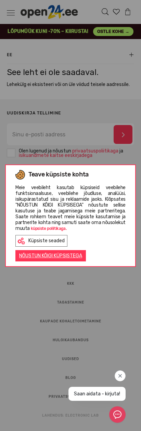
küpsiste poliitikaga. (49, 228)
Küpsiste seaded (46, 241)
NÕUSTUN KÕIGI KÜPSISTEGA (50, 256)
